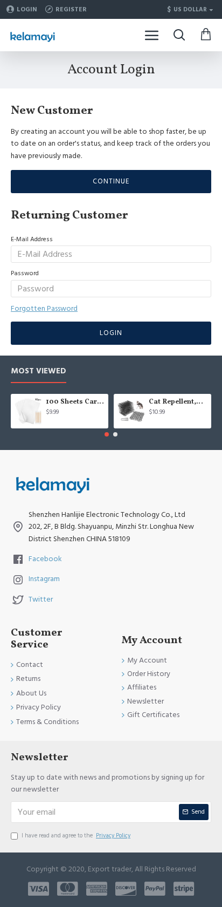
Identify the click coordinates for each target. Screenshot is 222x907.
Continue (111, 181)
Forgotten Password (44, 308)
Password (25, 273)
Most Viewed (38, 371)
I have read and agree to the (76, 835)
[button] (107, 434)
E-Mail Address (32, 239)
